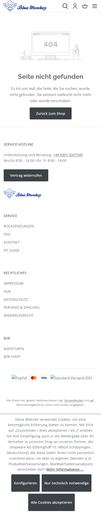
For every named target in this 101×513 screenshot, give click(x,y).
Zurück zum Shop (50, 113)
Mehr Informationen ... (65, 469)
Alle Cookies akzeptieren (51, 502)
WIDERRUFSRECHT (19, 315)
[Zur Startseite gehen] (25, 6)
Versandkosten (73, 400)
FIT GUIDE (12, 250)
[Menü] (95, 6)
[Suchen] (65, 6)
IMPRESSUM (14, 283)
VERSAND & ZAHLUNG (21, 307)
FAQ (7, 234)
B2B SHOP (12, 356)
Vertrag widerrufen (26, 175)
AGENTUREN (14, 348)
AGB (7, 291)
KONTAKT (12, 242)
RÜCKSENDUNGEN (19, 226)
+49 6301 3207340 (68, 154)
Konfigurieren (25, 483)
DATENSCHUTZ (16, 299)
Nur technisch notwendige (66, 483)
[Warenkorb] (85, 6)
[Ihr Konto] (75, 6)
